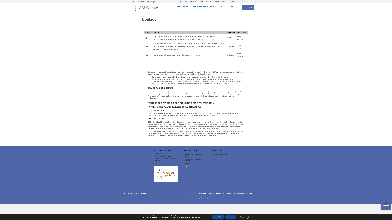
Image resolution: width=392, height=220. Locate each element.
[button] (213, 6)
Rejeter (230, 217)
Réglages (243, 217)
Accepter (218, 217)
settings (197, 218)
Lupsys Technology (202, 198)
